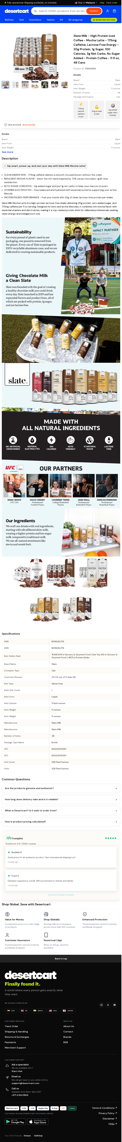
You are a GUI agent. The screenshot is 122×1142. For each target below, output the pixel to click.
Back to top (61, 958)
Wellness (9, 20)
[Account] (107, 11)
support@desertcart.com (25, 1083)
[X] (108, 1005)
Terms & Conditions (104, 1107)
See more (7, 152)
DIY (61, 20)
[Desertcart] (17, 11)
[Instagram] (101, 1005)
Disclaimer (110, 1118)
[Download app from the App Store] (37, 1122)
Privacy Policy (108, 1113)
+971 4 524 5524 (20, 1095)
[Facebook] (114, 1005)
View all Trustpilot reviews (61, 894)
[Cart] (114, 11)
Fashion (50, 20)
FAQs (113, 1124)
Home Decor (35, 20)
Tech (21, 20)
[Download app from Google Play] (15, 1122)
